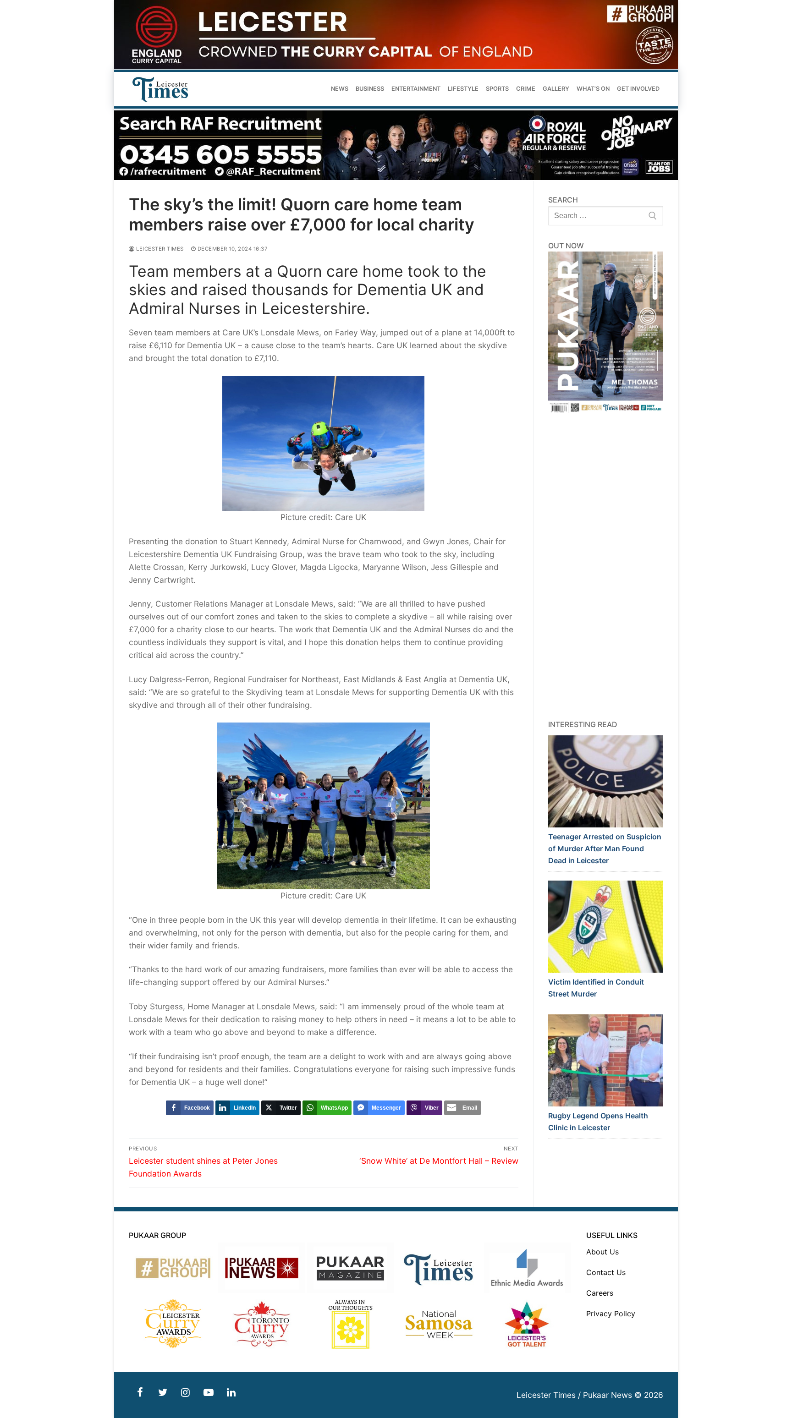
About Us (602, 1251)
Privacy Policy (610, 1313)
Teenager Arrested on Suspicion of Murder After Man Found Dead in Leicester (604, 848)
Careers (599, 1293)
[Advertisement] (606, 566)
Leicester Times (159, 249)
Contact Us (606, 1272)
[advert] (396, 66)
